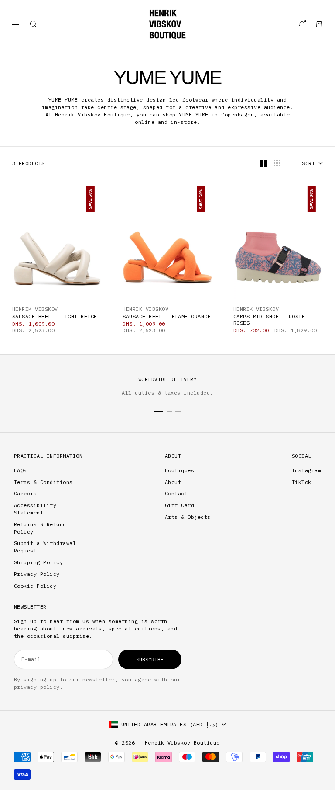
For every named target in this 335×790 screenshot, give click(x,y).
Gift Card (179, 505)
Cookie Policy (35, 585)
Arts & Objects (188, 517)
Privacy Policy (37, 574)
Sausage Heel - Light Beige (54, 316)
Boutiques (179, 470)
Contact (176, 493)
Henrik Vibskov (35, 309)
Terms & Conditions (43, 482)
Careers (25, 493)
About (173, 482)
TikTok (301, 482)
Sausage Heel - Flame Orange (167, 316)
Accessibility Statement (35, 509)
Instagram (306, 470)
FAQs (20, 470)
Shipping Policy (38, 562)
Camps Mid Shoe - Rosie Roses (269, 319)
